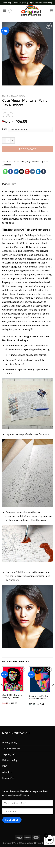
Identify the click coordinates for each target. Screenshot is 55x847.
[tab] (27, 184)
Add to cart (27, 149)
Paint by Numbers (36, 229)
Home (5, 96)
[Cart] (51, 10)
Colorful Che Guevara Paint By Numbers (12, 696)
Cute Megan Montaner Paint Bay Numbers (24, 191)
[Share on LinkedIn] (38, 171)
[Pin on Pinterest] (27, 171)
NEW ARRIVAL (18, 96)
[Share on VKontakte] (32, 171)
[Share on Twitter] (16, 171)
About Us (7, 772)
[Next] (52, 690)
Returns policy (9, 760)
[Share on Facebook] (10, 171)
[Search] (10, 10)
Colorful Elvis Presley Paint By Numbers (38, 697)
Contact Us (8, 777)
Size (4, 129)
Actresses (11, 161)
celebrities (20, 161)
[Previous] (2, 690)
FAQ (4, 766)
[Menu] (4, 10)
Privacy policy (9, 742)
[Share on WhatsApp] (5, 171)
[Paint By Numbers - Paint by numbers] (31, 10)
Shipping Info (9, 754)
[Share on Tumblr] (43, 171)
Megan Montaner (33, 161)
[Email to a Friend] (21, 171)
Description (9, 184)
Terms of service (11, 748)
